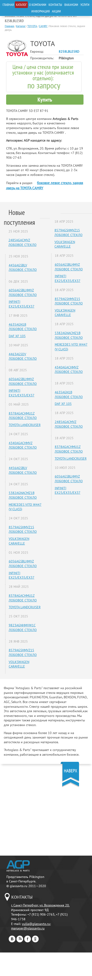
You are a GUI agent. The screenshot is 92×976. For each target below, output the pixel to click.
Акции (56, 11)
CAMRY (43, 26)
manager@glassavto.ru (28, 928)
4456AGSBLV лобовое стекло (23, 267)
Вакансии (71, 5)
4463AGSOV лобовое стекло (23, 356)
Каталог (21, 5)
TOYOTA (32, 26)
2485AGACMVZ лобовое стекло (22, 242)
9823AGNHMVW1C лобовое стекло (23, 627)
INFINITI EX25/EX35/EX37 (21, 304)
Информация (40, 11)
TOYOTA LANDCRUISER (25, 425)
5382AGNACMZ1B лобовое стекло (23, 495)
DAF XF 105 (17, 336)
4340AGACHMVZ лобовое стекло (23, 445)
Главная (8, 5)
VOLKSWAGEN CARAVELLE (19, 541)
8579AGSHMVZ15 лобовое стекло (23, 529)
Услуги (84, 5)
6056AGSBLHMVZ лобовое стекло (23, 292)
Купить (45, 99)
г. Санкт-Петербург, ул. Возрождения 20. (40, 905)
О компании (37, 5)
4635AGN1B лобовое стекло (23, 326)
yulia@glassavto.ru (36, 924)
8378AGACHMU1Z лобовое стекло (23, 415)
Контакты (55, 5)
